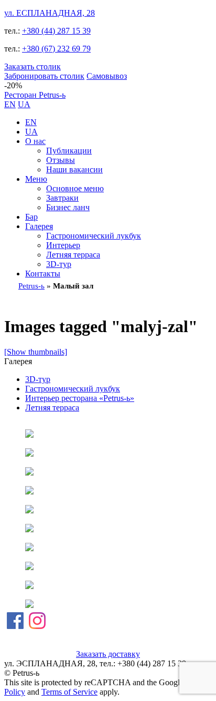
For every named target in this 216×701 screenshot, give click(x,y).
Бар (31, 216)
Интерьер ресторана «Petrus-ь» (79, 398)
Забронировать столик (44, 75)
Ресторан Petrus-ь (35, 94)
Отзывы (60, 160)
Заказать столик (32, 66)
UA (24, 104)
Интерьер (63, 245)
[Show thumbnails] (35, 351)
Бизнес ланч (68, 207)
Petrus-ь (31, 286)
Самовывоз (107, 75)
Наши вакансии (74, 169)
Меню (36, 178)
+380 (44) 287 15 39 (56, 30)
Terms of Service (69, 691)
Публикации (69, 150)
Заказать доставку (108, 654)
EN (10, 104)
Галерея (39, 226)
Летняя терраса (73, 254)
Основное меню (75, 188)
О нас (35, 141)
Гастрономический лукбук (93, 235)
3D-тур (58, 264)
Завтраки (62, 197)
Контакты (42, 273)
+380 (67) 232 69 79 (56, 48)
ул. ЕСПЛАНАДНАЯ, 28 (49, 12)
